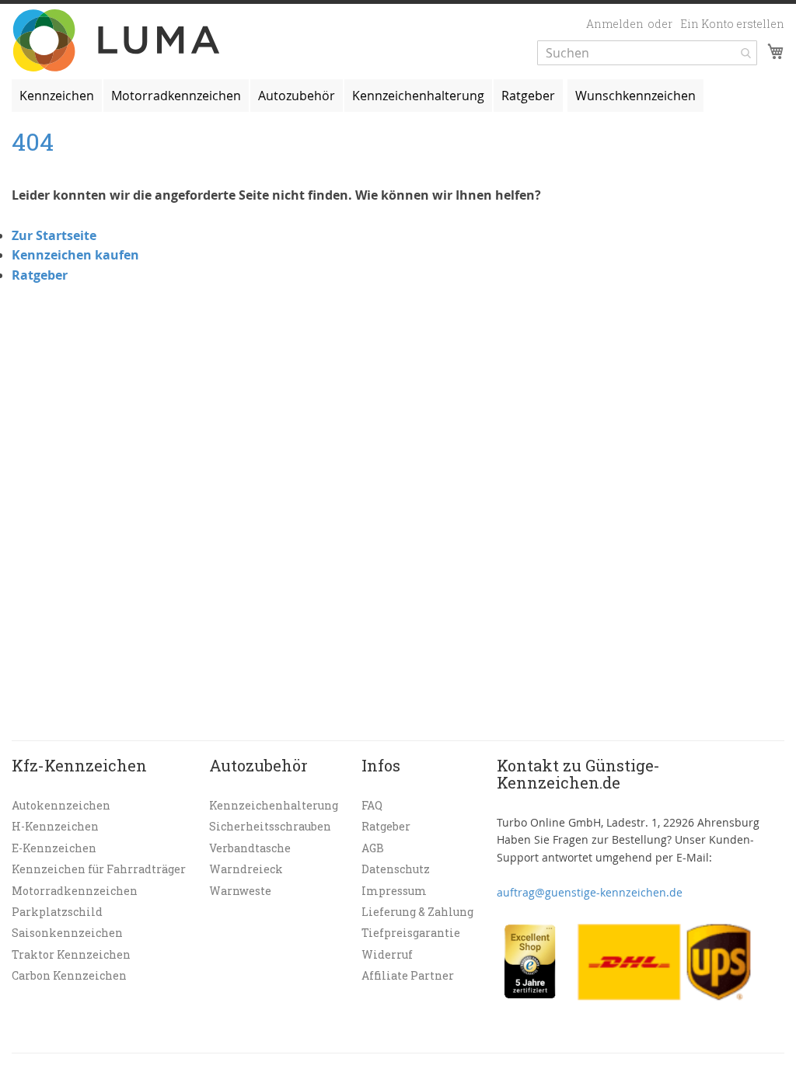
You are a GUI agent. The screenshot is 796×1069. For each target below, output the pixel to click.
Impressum (394, 890)
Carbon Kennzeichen (69, 975)
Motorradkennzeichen (75, 890)
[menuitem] (57, 95)
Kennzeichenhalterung (273, 805)
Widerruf (387, 954)
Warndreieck (246, 869)
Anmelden (615, 23)
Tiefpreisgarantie (410, 932)
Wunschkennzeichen (635, 95)
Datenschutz (395, 869)
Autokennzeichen (61, 805)
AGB (372, 848)
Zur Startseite (54, 235)
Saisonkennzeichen (67, 932)
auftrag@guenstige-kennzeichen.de (590, 892)
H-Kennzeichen (55, 826)
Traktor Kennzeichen (71, 954)
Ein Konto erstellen (732, 23)
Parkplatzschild (57, 911)
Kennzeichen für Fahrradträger (99, 869)
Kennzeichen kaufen (75, 254)
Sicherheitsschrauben (270, 826)
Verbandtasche (250, 848)
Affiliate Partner (407, 975)
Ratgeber (40, 275)
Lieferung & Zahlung (417, 911)
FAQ (371, 805)
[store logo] (118, 40)
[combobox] (647, 52)
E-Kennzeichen (54, 848)
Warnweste (240, 890)
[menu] (398, 95)
